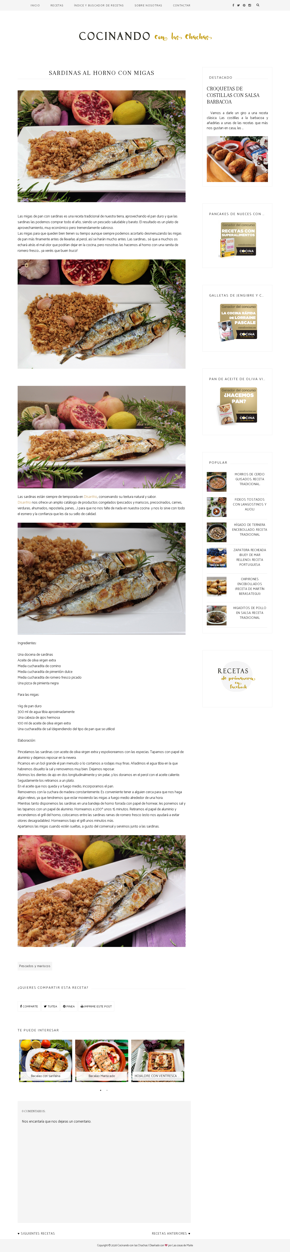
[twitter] (238, 5)
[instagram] (249, 5)
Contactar (182, 5)
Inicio (35, 5)
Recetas (57, 5)
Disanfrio (90, 497)
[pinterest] (244, 5)
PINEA (70, 1006)
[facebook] (233, 5)
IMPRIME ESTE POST (97, 1006)
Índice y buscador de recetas (99, 5)
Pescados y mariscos (35, 966)
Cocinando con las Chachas (133, 1245)
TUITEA (52, 1006)
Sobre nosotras (148, 5)
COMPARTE (30, 1006)
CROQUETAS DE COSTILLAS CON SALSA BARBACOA (233, 95)
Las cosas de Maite (182, 1245)
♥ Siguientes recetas (36, 1233)
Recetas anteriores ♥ (171, 1233)
